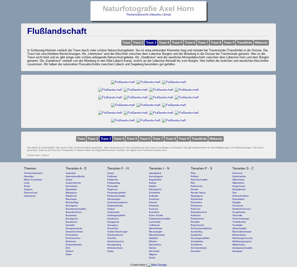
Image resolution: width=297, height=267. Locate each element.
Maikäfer (153, 238)
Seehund (237, 173)
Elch (68, 248)
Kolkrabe (153, 196)
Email (167, 14)
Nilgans (153, 254)
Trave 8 (216, 42)
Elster (69, 254)
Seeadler (195, 251)
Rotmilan (195, 222)
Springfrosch (239, 189)
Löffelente (154, 225)
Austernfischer (73, 183)
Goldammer (113, 212)
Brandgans (71, 205)
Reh (193, 183)
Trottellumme (239, 222)
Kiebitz (152, 183)
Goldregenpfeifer (116, 215)
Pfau (193, 173)
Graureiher (113, 228)
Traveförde (244, 42)
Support (28, 189)
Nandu (152, 248)
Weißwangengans (242, 241)
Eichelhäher (72, 235)
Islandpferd (155, 173)
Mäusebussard (157, 235)
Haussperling (114, 244)
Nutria (152, 257)
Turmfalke (237, 225)
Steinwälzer (238, 199)
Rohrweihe (196, 202)
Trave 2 (138, 42)
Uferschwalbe (239, 228)
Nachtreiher (155, 244)
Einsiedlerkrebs (74, 244)
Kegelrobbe (155, 179)
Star (234, 192)
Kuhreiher (154, 212)
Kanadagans (156, 176)
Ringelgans (197, 196)
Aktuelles (156, 14)
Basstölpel (71, 189)
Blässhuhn (71, 196)
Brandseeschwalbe (76, 209)
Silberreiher (238, 183)
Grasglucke (113, 222)
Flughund (112, 189)
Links (26, 183)
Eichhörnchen (73, 238)
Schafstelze (197, 241)
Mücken (153, 241)
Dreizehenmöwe (74, 231)
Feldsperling (113, 183)
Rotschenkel (197, 225)
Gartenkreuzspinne (117, 202)
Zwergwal (237, 251)
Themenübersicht (137, 14)
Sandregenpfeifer (200, 238)
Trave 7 (203, 42)
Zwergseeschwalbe (242, 248)
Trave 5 (177, 42)
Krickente (154, 205)
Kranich (153, 202)
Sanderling (196, 231)
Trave (126, 42)
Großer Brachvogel (117, 231)
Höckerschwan (115, 248)
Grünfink (111, 238)
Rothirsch (196, 215)
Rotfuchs (195, 209)
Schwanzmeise (199, 248)
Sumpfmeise (238, 212)
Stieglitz (236, 202)
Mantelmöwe (155, 228)
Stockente (237, 205)
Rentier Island (198, 192)
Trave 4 (164, 42)
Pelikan (195, 176)
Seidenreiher (239, 176)
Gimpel (111, 209)
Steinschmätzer (240, 196)
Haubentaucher (115, 241)
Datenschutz (30, 192)
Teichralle (237, 215)
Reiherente (197, 186)
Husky (110, 251)
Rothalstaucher (199, 212)
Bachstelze (71, 186)
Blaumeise (71, 199)
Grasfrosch (113, 218)
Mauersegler (155, 231)
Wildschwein (238, 244)
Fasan (110, 173)
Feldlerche (112, 179)
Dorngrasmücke (74, 228)
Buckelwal (71, 215)
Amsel (69, 179)
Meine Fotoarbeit (33, 179)
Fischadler (112, 186)
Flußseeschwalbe (116, 196)
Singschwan (238, 186)
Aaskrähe (71, 173)
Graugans (112, 225)
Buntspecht (72, 218)
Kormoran (154, 199)
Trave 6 (190, 42)
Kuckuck (153, 209)
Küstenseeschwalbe (160, 218)
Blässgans (71, 192)
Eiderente (71, 241)
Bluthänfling (72, 202)
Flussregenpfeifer (116, 192)
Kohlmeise (154, 192)
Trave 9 (229, 42)
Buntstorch (71, 222)
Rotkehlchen (197, 218)
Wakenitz (261, 42)
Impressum (30, 196)
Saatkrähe (196, 235)
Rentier (194, 189)
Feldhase (112, 176)
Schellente (196, 244)
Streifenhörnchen (241, 209)
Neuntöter (154, 251)
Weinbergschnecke (242, 238)
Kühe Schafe (156, 215)
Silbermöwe (238, 179)
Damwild (70, 225)
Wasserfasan (239, 235)
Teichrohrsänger (240, 218)
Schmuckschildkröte (201, 228)
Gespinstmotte (115, 205)
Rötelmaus (196, 205)
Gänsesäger (113, 199)
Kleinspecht (155, 189)
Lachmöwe (155, 222)
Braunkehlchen (74, 212)
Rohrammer (197, 199)
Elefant (69, 251)
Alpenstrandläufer (75, 176)
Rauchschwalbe (199, 179)
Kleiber (152, 186)
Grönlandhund (115, 235)
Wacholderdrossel (241, 231)
